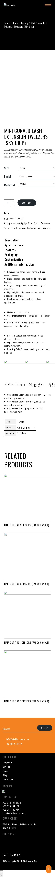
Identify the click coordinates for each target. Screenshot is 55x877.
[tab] (12, 240)
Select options (28, 498)
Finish (8, 176)
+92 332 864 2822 (12, 802)
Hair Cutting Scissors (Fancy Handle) (26, 525)
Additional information (19, 264)
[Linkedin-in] (30, 841)
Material (9, 185)
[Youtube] (13, 841)
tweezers (46, 228)
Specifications (14, 245)
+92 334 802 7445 (12, 809)
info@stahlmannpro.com (14, 813)
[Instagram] (21, 841)
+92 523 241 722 (11, 806)
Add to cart (26, 202)
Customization (14, 259)
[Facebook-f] (5, 841)
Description (12, 240)
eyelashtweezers (18, 228)
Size (6, 168)
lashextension (33, 228)
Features (10, 250)
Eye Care (28, 223)
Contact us (8, 779)
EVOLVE (17, 854)
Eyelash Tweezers (42, 223)
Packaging (11, 255)
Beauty (19, 223)
